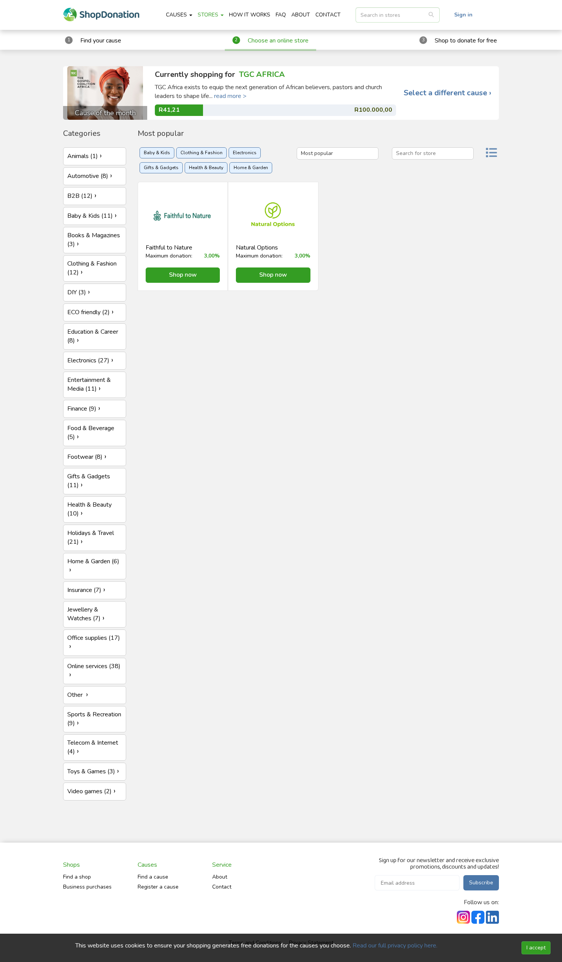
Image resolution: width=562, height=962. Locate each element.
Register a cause (158, 886)
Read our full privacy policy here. (394, 945)
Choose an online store (278, 40)
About (219, 876)
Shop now (183, 275)
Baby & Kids (157, 153)
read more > (230, 96)
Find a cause (153, 876)
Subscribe (481, 882)
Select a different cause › (447, 93)
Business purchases (87, 886)
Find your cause (100, 40)
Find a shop (77, 876)
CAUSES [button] (177, 14)
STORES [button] (209, 14)
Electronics (245, 153)
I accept (536, 947)
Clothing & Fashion (201, 153)
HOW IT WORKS (249, 14)
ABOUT (300, 14)
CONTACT (328, 14)
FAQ (281, 14)
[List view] (491, 153)
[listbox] (398, 15)
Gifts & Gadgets (161, 168)
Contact (221, 886)
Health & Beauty (206, 168)
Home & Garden (251, 168)
